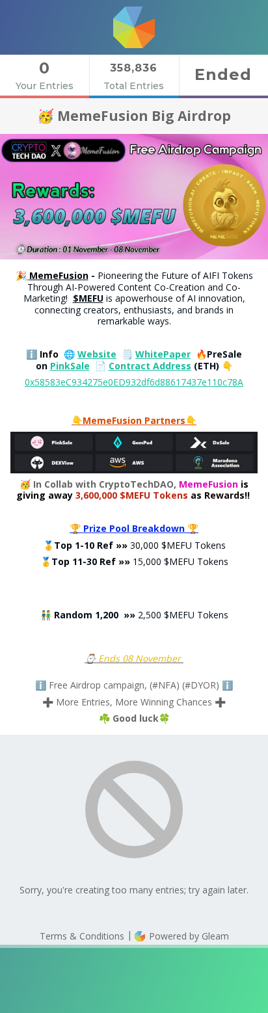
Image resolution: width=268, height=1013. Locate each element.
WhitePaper (163, 354)
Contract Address (150, 366)
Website (96, 354)
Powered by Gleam (187, 936)
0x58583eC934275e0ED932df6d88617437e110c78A (134, 382)
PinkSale (70, 366)
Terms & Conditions (82, 936)
